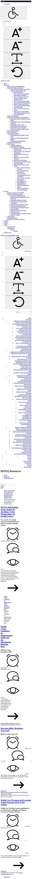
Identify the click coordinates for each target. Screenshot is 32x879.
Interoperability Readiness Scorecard (10, 723)
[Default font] (17, 72)
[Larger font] (17, 33)
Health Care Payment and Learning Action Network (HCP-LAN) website (16, 802)
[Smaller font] (17, 46)
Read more (3, 790)
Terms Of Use (9, 874)
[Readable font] (17, 59)
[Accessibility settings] (14, 12)
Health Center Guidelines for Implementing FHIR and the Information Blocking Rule (6, 636)
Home (5, 475)
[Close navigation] (30, 315)
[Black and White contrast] (4, 24)
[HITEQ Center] (5, 80)
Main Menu (7, 4)
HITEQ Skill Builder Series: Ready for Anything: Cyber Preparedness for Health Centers (9, 511)
